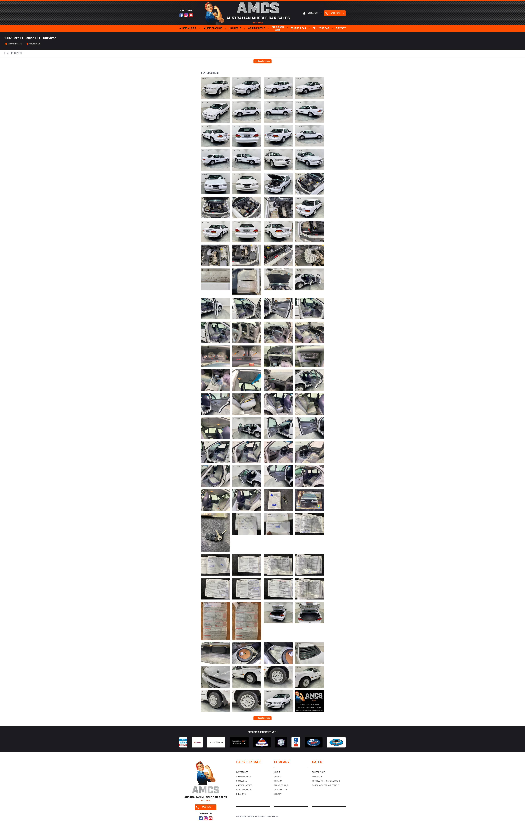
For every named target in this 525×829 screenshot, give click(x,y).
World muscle (256, 28)
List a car (317, 777)
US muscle (235, 28)
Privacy (278, 781)
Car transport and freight (325, 785)
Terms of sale (281, 785)
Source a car (298, 28)
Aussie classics (212, 28)
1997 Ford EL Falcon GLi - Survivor (30, 38)
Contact (341, 28)
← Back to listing (262, 61)
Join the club (281, 790)
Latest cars (242, 772)
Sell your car (321, 28)
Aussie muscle (187, 28)
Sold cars (278, 28)
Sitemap (278, 794)
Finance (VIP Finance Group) (326, 781)
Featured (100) (13, 53)
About (277, 772)
